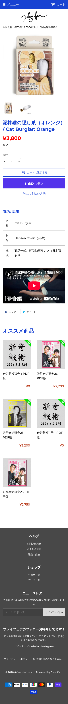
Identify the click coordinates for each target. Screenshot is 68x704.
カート (60, 4)
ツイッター (20, 646)
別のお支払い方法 (34, 193)
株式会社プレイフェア (23, 672)
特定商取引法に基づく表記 (47, 659)
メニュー (13, 4)
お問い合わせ (34, 543)
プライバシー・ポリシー (17, 659)
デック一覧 (34, 580)
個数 (5, 155)
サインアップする (54, 612)
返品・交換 (34, 554)
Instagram (47, 646)
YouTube (33, 646)
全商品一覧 (34, 575)
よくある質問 (34, 549)
